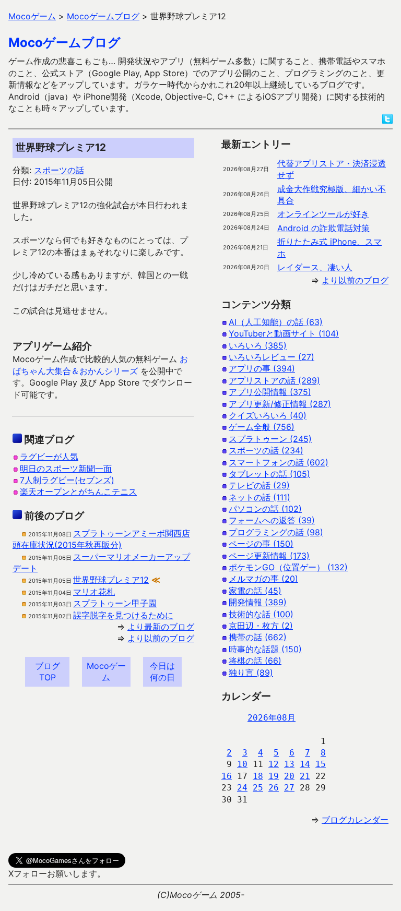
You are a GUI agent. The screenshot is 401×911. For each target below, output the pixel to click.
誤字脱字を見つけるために (123, 615)
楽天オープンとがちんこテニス (78, 491)
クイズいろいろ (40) (267, 415)
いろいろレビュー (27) (271, 357)
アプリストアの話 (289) (274, 380)
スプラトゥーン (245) (270, 439)
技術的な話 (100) (261, 614)
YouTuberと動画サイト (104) (284, 333)
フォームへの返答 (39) (272, 520)
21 (305, 776)
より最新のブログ (160, 626)
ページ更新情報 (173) (269, 555)
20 (289, 776)
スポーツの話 (59, 170)
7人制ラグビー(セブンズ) (67, 480)
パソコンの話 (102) (265, 509)
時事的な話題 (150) (265, 649)
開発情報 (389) (258, 602)
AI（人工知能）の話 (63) (276, 322)
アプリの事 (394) (262, 368)
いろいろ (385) (258, 345)
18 (258, 776)
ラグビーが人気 (49, 456)
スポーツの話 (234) (266, 450)
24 (242, 788)
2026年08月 (271, 718)
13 (289, 764)
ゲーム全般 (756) (261, 427)
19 (273, 776)
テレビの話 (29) (259, 485)
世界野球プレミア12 (111, 579)
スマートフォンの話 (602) (278, 462)
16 (226, 776)
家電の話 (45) (255, 590)
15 (320, 764)
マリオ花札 (94, 591)
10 (242, 764)
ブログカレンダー (355, 819)
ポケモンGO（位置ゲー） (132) (288, 567)
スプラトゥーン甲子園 (115, 603)
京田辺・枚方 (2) (261, 625)
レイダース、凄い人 (314, 267)
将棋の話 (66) (255, 660)
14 (305, 764)
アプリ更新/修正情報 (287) (280, 404)
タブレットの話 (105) (269, 474)
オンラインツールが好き (323, 214)
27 (289, 788)
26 (273, 788)
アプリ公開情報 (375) (270, 392)
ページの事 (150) (261, 543)
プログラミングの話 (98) (276, 532)
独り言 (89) (251, 672)
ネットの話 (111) (259, 497)
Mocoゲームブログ (64, 42)
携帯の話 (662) (258, 637)
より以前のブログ (160, 638)
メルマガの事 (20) (263, 578)
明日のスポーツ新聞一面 (66, 468)
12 (273, 764)
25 (258, 788)
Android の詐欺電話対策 (323, 228)
